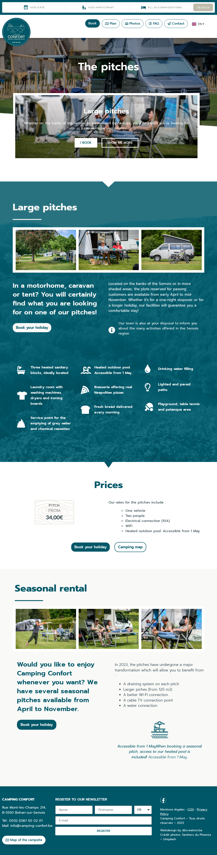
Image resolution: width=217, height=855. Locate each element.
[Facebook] (163, 800)
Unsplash (169, 839)
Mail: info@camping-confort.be (27, 825)
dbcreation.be (192, 830)
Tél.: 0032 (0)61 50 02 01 (22, 820)
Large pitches (106, 111)
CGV (191, 809)
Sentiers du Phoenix (196, 835)
